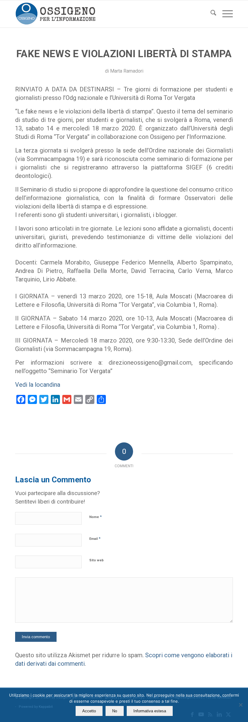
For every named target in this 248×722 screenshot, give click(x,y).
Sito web (96, 560)
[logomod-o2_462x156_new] (55, 14)
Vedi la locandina (37, 384)
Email (94, 538)
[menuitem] (210, 14)
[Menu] (224, 14)
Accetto (89, 711)
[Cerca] (210, 14)
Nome (95, 516)
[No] (240, 705)
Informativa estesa (149, 711)
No (114, 711)
